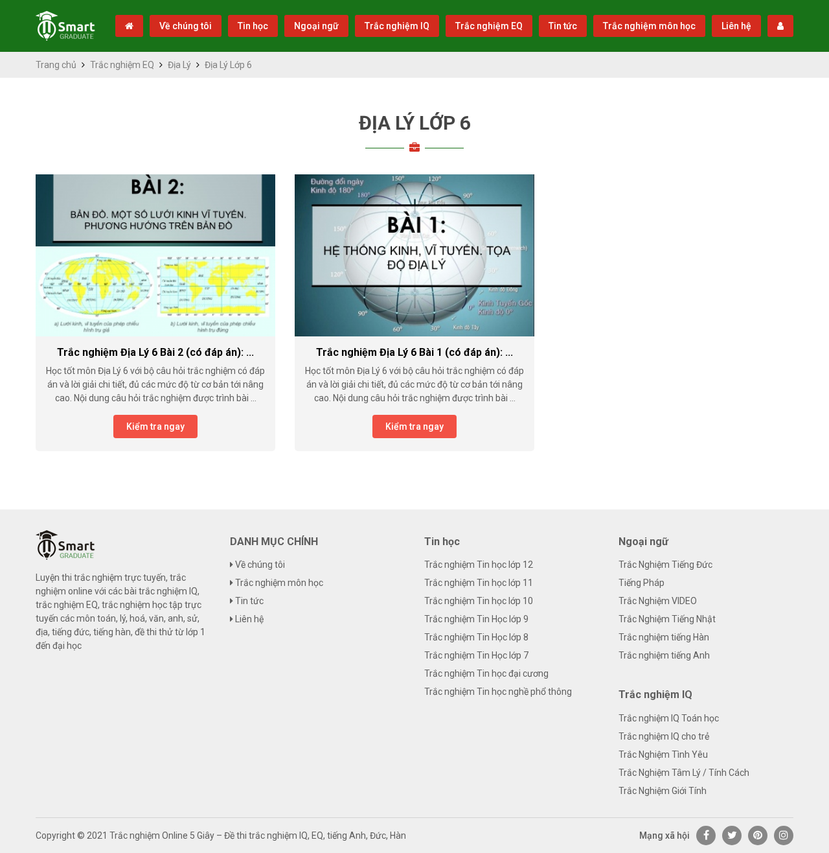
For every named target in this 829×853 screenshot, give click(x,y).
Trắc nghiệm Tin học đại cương (486, 673)
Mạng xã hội (664, 835)
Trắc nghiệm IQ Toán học (669, 718)
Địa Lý (179, 65)
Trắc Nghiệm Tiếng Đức (665, 564)
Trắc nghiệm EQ (489, 26)
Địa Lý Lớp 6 (415, 122)
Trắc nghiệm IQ (397, 26)
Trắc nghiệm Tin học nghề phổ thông (498, 691)
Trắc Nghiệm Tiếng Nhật (667, 619)
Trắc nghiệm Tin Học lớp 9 (476, 619)
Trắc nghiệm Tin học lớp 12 (478, 564)
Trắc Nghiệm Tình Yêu (663, 754)
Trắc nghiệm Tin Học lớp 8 (476, 637)
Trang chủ (56, 65)
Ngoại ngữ (316, 26)
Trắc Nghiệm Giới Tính (663, 791)
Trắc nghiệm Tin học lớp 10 (478, 601)
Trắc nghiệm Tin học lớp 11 (478, 583)
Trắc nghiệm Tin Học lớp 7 (476, 655)
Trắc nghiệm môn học (649, 26)
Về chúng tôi (185, 26)
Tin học (253, 26)
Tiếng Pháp (641, 583)
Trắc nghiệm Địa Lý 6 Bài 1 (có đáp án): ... (414, 352)
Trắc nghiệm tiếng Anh (664, 655)
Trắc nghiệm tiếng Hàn (664, 637)
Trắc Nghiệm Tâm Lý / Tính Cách (684, 772)
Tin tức (563, 26)
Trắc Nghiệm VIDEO (658, 601)
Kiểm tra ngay (155, 426)
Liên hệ (736, 26)
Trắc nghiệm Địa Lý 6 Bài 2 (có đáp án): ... (155, 352)
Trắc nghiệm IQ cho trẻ (664, 736)
